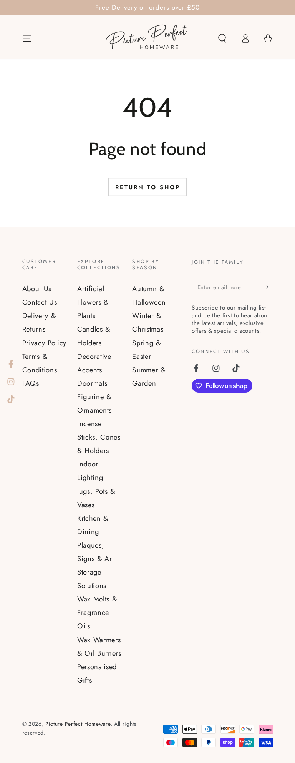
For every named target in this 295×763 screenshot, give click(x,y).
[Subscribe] (268, 287)
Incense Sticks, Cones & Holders (99, 437)
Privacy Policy (44, 343)
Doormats (92, 383)
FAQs (30, 383)
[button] (222, 38)
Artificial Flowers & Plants (93, 302)
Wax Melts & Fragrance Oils (97, 612)
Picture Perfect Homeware (78, 724)
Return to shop (147, 187)
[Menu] (26, 38)
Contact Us (39, 302)
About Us (37, 288)
